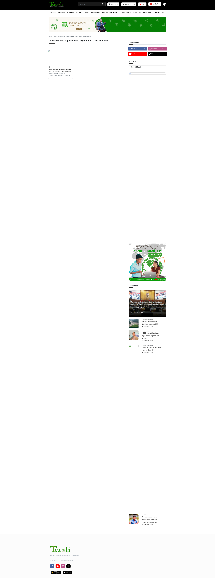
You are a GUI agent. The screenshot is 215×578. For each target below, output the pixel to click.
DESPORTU (125, 12)
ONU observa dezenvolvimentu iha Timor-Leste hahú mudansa (60, 71)
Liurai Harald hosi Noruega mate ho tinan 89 (151, 348)
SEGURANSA (95, 12)
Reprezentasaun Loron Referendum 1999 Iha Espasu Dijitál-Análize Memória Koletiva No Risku (151, 520)
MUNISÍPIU (62, 12)
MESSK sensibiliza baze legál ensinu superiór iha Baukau (150, 335)
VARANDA (53, 12)
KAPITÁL (116, 12)
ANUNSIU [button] (114, 4)
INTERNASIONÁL (145, 12)
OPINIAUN (147, 515)
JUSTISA (105, 12)
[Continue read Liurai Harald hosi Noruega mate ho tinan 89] (134, 428)
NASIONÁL (134, 12)
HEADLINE (135, 300)
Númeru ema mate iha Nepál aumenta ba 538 (150, 323)
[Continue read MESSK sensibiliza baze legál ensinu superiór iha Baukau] (134, 335)
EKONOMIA (156, 12)
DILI (51, 67)
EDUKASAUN (148, 331)
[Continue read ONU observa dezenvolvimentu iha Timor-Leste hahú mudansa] (60, 57)
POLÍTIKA (79, 12)
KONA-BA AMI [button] (130, 4)
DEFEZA (87, 12)
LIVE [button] (143, 4)
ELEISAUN (70, 12)
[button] (56, 4)
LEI (111, 12)
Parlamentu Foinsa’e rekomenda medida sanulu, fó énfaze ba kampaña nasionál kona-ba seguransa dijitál (147, 304)
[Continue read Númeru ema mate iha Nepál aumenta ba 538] (134, 323)
